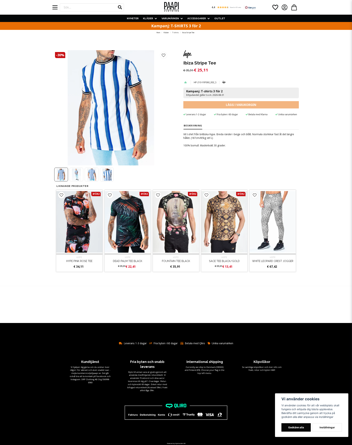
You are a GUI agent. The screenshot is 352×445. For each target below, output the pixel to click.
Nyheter (133, 18)
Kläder (148, 18)
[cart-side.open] (294, 7)
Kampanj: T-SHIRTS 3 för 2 (176, 25)
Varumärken (170, 18)
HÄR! (273, 370)
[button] (120, 7)
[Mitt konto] (284, 7)
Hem (158, 32)
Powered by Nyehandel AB (176, 443)
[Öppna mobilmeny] (55, 7)
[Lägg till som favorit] (275, 7)
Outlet (219, 18)
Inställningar (327, 427)
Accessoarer (196, 18)
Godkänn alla (296, 427)
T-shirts (175, 32)
